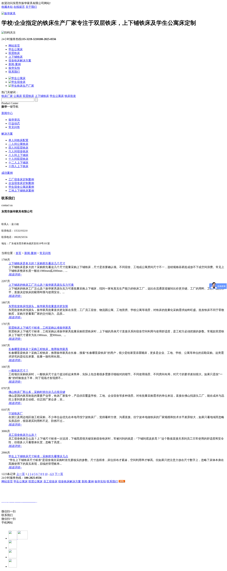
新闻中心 (7, 113)
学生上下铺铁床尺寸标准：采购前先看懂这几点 (38, 456)
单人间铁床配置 (18, 140)
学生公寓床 (16, 49)
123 (52, 474)
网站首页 (14, 45)
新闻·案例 (15, 64)
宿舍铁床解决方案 (20, 60)
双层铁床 (14, 53)
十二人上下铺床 (18, 162)
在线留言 (19, 6)
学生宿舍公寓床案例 (21, 186)
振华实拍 (14, 67)
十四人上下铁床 (18, 166)
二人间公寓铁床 (18, 143)
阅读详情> (15, 274)
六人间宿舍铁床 (18, 151)
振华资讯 (14, 119)
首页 (18, 253)
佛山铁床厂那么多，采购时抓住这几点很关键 (37, 391)
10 (46, 474)
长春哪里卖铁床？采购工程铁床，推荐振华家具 (38, 349)
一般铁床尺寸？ (18, 370)
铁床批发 (70, 95)
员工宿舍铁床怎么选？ (23, 434)
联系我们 (14, 71)
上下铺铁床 (16, 56)
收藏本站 (7, 6)
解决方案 (7, 133)
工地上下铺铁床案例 (21, 190)
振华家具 (20, 504)
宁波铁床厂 (16, 413)
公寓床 (17, 95)
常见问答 (14, 127)
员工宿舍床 (50, 481)
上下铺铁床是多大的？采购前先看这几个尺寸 (37, 263)
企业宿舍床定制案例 (21, 183)
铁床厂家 (7, 95)
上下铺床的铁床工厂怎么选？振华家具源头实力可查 (41, 284)
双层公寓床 (35, 481)
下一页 (59, 474)
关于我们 (31, 6)
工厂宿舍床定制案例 (21, 179)
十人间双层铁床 (18, 158)
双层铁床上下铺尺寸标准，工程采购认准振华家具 (40, 327)
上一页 (20, 474)
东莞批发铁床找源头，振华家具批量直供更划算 (38, 306)
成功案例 (7, 172)
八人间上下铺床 (18, 155)
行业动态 (14, 123)
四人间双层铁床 (18, 147)
